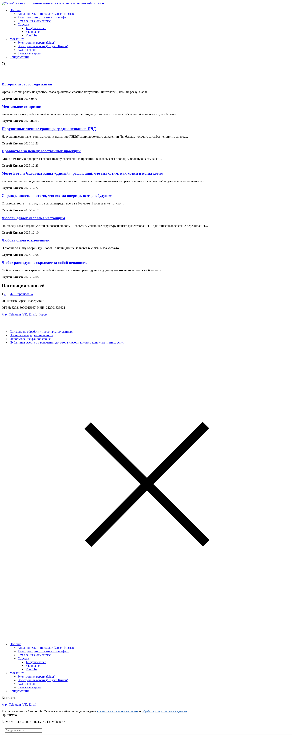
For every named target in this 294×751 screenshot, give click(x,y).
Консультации (19, 57)
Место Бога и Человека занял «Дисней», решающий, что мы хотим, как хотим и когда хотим (82, 173)
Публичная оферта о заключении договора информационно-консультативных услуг (67, 342)
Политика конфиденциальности (31, 335)
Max (4, 314)
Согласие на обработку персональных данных (41, 331)
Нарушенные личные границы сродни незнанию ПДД (49, 129)
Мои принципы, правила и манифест (43, 17)
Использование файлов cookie (30, 338)
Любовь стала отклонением (26, 240)
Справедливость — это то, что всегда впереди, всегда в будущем (57, 195)
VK (24, 314)
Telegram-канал (36, 28)
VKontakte (33, 31)
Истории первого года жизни (27, 84)
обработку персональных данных (164, 711)
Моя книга (17, 39)
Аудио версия (27, 49)
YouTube (31, 35)
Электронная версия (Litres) (36, 42)
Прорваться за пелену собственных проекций (41, 151)
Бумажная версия (29, 53)
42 (12, 294)
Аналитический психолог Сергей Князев (46, 13)
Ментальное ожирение (21, 106)
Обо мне (15, 10)
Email (32, 314)
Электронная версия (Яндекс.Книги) (43, 46)
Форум (42, 314)
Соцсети (23, 24)
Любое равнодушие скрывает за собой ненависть (44, 262)
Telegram (15, 314)
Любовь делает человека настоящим (33, 218)
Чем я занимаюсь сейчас (34, 21)
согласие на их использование (117, 711)
